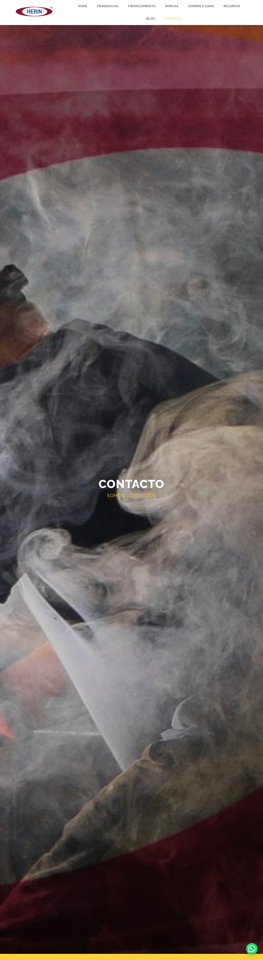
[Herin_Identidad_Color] (34, 8)
